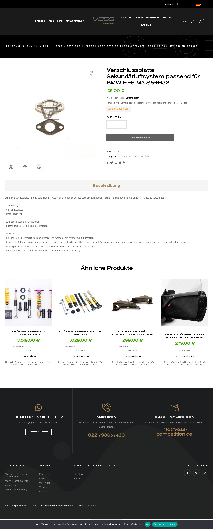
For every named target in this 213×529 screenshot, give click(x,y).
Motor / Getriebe (67, 46)
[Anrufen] (106, 407)
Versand (167, 17)
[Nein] (209, 524)
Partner (77, 478)
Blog (51, 21)
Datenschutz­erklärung (16, 489)
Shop (60, 21)
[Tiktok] (189, 4)
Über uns (40, 21)
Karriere (146, 24)
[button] (91, 73)
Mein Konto (127, 17)
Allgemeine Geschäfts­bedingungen (16, 475)
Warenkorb (152, 17)
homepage (13, 46)
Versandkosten (132, 98)
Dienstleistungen (75, 21)
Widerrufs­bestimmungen (17, 481)
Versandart (44, 487)
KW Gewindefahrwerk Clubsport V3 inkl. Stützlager (28, 334)
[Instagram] (183, 4)
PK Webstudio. (89, 505)
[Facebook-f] (177, 4)
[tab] (106, 185)
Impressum (10, 485)
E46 (45, 46)
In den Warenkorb (141, 137)
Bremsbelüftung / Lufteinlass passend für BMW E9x (132, 334)
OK (147, 524)
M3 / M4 (32, 46)
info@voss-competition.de (174, 432)
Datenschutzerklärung (165, 524)
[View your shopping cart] (200, 21)
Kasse (139, 17)
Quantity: (114, 117)
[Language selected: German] (198, 4)
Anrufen (106, 417)
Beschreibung (106, 186)
